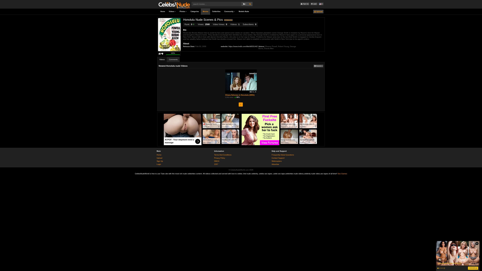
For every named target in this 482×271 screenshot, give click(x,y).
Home (162, 11)
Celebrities (216, 11)
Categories (195, 11)
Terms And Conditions (222, 155)
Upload (319, 12)
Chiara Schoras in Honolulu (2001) (240, 95)
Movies (205, 11)
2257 (216, 164)
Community (229, 11)
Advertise (275, 164)
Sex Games (342, 174)
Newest (319, 66)
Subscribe (229, 20)
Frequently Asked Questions (283, 155)
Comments (173, 59)
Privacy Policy (219, 158)
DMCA (216, 161)
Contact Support (278, 158)
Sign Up (306, 4)
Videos (172, 11)
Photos (183, 11)
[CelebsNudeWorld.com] (174, 4)
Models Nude (244, 11)
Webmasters (277, 161)
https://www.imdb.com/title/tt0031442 (243, 46)
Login (314, 4)
